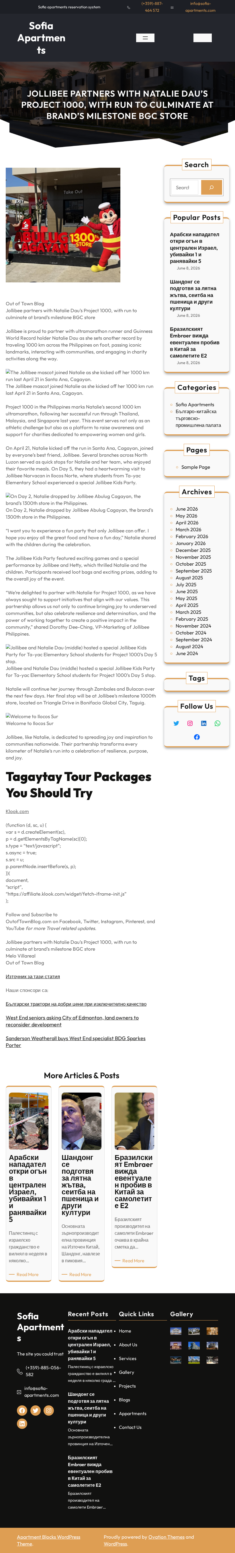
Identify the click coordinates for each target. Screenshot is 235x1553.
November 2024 (193, 626)
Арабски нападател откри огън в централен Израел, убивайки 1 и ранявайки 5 (194, 248)
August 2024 (189, 646)
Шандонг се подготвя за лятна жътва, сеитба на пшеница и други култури (193, 295)
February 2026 (192, 536)
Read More (29, 1274)
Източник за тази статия (33, 976)
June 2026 (187, 509)
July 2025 (186, 584)
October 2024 (191, 633)
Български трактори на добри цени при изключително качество (76, 1004)
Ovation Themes (166, 1537)
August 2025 (189, 578)
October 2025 (191, 564)
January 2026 (191, 543)
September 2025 (194, 571)
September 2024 (194, 639)
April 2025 (187, 605)
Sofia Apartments (41, 37)
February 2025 (192, 619)
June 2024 (187, 653)
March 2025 (188, 612)
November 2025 (193, 557)
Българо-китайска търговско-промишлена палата (198, 418)
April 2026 (187, 522)
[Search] (211, 187)
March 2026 (188, 529)
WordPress (115, 1544)
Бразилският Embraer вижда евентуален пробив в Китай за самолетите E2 (195, 342)
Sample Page (195, 467)
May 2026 (186, 516)
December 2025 (193, 550)
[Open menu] (145, 38)
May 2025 (186, 598)
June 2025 (187, 591)
